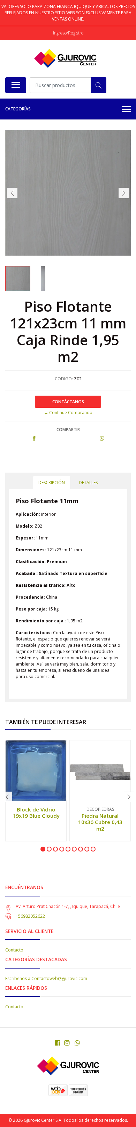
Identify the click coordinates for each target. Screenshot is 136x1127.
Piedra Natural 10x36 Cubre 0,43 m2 (100, 822)
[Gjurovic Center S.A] (65, 58)
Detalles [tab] (88, 482)
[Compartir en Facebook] (34, 439)
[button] (43, 849)
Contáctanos (68, 402)
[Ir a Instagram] (67, 1043)
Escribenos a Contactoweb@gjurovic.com (46, 978)
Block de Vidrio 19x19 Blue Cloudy (36, 812)
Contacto (14, 950)
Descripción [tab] (51, 482)
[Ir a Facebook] (57, 1043)
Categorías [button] (18, 109)
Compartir (68, 430)
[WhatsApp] (78, 1043)
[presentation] (12, 193)
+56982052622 (30, 916)
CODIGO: (64, 379)
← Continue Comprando (68, 412)
